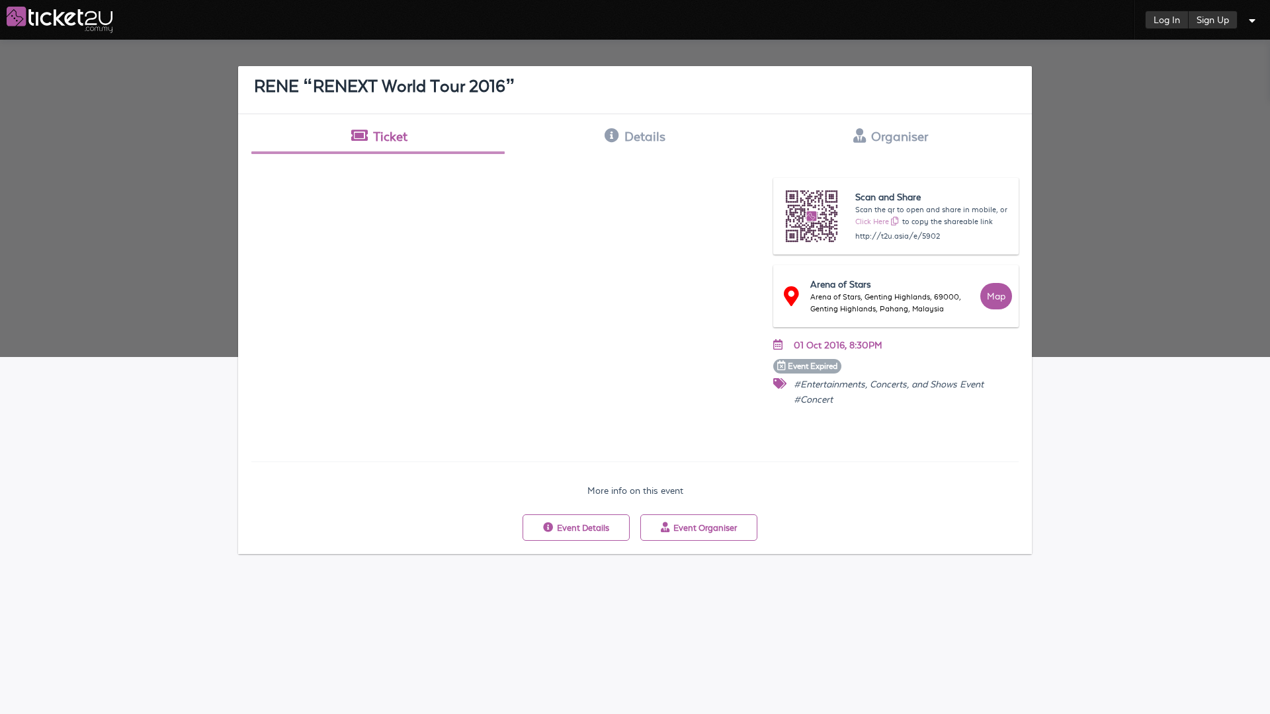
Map (996, 296)
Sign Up (1213, 20)
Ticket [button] (390, 136)
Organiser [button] (899, 136)
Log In (1167, 20)
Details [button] (644, 136)
